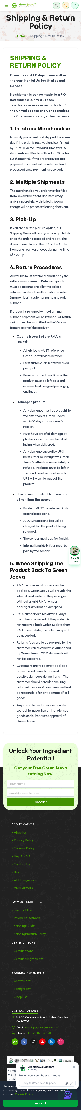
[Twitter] (33, 1041)
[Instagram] (60, 1041)
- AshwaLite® (21, 981)
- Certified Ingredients (27, 959)
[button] (74, 555)
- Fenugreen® (21, 989)
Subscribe (40, 802)
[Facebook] (24, 1041)
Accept (40, 1103)
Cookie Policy (24, 1094)
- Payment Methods (26, 918)
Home (21, 36)
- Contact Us (21, 864)
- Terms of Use (22, 910)
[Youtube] (42, 1041)
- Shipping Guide (23, 926)
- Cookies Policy (23, 848)
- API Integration (24, 880)
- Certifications (22, 951)
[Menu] (6, 5)
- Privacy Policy (23, 840)
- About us (19, 832)
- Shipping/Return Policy (29, 934)
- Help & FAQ (21, 856)
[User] (75, 5)
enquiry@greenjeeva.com (41, 1027)
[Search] (56, 5)
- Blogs (17, 872)
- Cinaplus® (20, 997)
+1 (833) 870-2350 (38, 1033)
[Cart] (65, 5)
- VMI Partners (22, 888)
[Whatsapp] (15, 1041)
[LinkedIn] (51, 1041)
